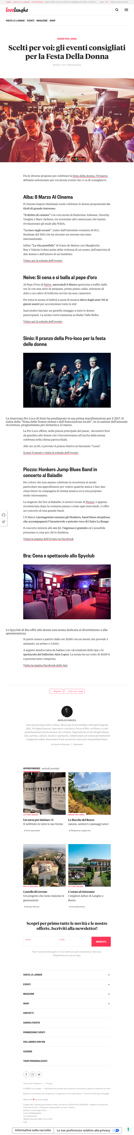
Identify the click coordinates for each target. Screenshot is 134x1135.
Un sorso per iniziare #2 (43, 822)
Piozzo (90, 502)
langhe (17, 10)
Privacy (49, 1083)
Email (62, 939)
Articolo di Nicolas (60, 744)
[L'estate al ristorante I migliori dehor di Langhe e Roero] (89, 865)
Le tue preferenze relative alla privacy (83, 1130)
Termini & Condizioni (32, 1083)
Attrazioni (37, 2)
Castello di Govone (43, 896)
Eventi (30, 20)
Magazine (42, 20)
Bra (27, 630)
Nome (28, 939)
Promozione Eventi (34, 1032)
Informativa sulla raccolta (33, 1130)
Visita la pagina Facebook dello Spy (45, 665)
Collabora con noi (34, 1041)
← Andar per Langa (74, 691)
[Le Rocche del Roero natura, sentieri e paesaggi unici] (89, 793)
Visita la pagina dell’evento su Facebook (48, 539)
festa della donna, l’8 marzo (90, 176)
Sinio (43, 418)
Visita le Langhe (21, 2)
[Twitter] (3, 521)
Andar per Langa (67, 38)
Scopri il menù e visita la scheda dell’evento (50, 452)
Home (8, 2)
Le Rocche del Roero (88, 822)
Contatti (28, 1013)
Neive (47, 284)
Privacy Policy (75, 1093)
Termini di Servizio (92, 1093)
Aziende (27, 1051)
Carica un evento (119, 2)
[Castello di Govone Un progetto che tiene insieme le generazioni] (44, 865)
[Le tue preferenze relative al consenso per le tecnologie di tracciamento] (128, 1129)
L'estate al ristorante (85, 896)
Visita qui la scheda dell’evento (42, 260)
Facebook (78, 744)
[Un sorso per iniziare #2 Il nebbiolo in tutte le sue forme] (44, 793)
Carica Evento (31, 1022)
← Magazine (56, 691)
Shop (52, 20)
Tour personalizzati (35, 1060)
